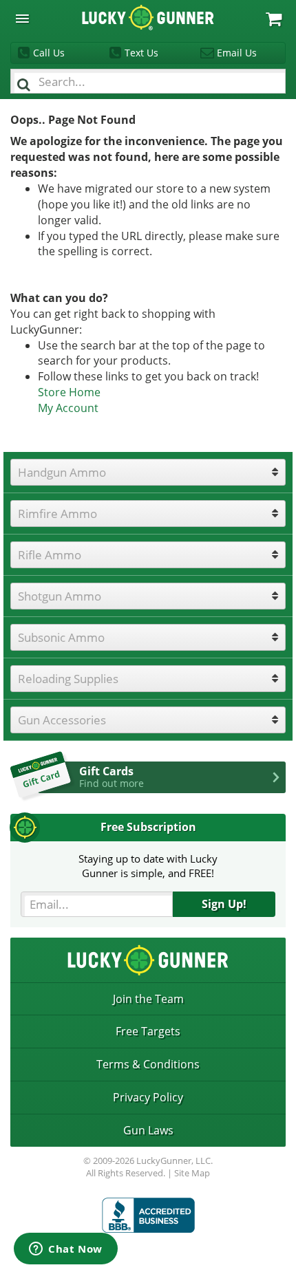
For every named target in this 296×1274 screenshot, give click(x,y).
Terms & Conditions (148, 1064)
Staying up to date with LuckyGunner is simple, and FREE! (148, 866)
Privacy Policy (148, 1097)
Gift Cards (111, 777)
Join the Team (148, 998)
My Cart (273, 19)
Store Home (69, 392)
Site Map (192, 1173)
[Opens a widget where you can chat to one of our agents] (66, 1250)
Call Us (49, 52)
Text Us (141, 52)
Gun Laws (148, 1130)
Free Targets (148, 1031)
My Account (68, 407)
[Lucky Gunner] (148, 1215)
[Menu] (22, 19)
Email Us (237, 52)
